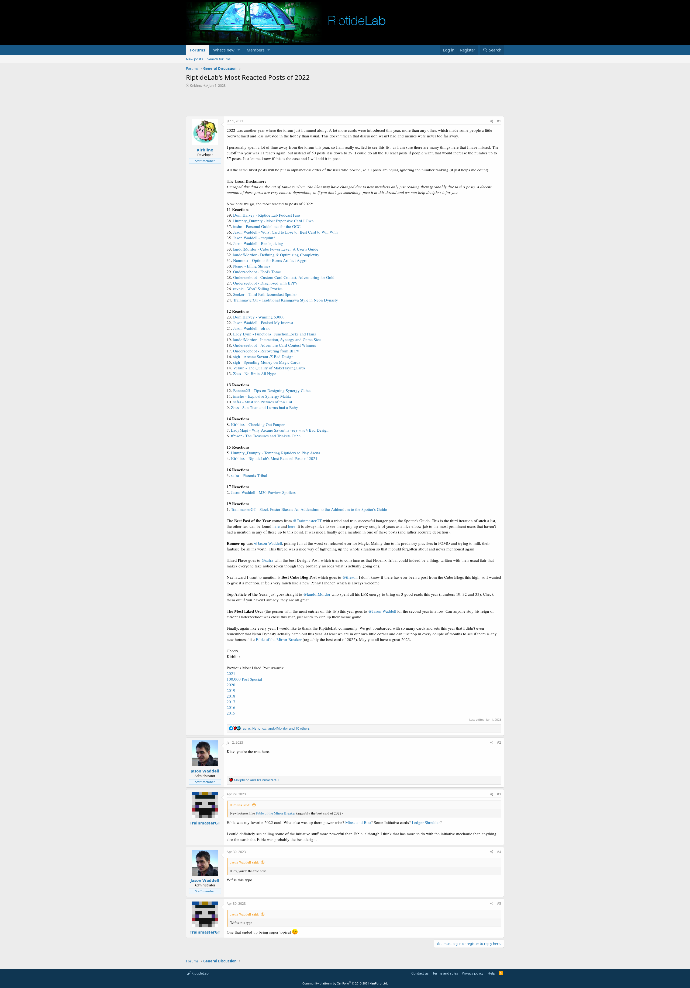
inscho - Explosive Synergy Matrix (262, 396)
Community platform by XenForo (345, 983)
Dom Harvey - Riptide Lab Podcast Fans (267, 215)
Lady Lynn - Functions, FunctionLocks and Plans (274, 334)
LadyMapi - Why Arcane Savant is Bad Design (280, 430)
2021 (231, 673)
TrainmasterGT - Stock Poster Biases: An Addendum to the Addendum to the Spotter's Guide (309, 509)
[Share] (491, 121)
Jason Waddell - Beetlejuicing (258, 243)
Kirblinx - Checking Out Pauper (258, 424)
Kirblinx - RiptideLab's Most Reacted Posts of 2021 (274, 458)
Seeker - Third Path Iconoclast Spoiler (265, 294)
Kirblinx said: (240, 804)
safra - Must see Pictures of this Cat (262, 401)
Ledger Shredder (426, 822)
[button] (239, 50)
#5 (499, 903)
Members (255, 50)
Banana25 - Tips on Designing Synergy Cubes (272, 390)
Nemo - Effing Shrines (251, 266)
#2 (499, 742)
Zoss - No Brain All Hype (254, 373)
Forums (197, 50)
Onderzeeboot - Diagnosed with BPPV (265, 283)
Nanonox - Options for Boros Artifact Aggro (270, 260)
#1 (499, 121)
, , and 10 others (276, 728)
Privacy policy (473, 973)
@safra (267, 560)
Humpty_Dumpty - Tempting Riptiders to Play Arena (275, 452)
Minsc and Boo (358, 822)
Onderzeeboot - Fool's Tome (257, 271)
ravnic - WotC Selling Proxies (257, 288)
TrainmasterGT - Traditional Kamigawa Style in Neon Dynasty (285, 300)
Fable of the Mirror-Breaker (279, 639)
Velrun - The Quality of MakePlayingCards (269, 367)
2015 (231, 713)
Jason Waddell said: (244, 862)
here (276, 526)
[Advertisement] (345, 103)
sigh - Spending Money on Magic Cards (266, 362)
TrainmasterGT (205, 823)
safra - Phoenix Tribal (249, 475)
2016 (231, 707)
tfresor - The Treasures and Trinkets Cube (266, 435)
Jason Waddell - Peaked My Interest (263, 322)
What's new (223, 50)
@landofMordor (316, 594)
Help (491, 973)
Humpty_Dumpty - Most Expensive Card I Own (273, 220)
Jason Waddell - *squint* (254, 237)
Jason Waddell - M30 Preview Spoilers (263, 492)
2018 (231, 696)
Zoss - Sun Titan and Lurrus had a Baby (264, 407)
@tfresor (349, 577)
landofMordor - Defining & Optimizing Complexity (276, 254)
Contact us (420, 973)
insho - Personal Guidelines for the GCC (267, 226)
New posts (194, 59)
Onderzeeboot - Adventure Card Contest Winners (274, 345)
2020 (231, 684)
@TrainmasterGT (307, 520)
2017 (231, 701)
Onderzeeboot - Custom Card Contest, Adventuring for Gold (283, 277)
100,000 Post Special (244, 679)
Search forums (218, 59)
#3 (499, 794)
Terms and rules (445, 973)
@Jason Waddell (268, 543)
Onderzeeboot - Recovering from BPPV (266, 350)
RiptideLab (200, 973)
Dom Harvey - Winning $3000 (259, 317)
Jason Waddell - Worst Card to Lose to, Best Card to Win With (285, 232)
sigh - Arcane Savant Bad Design (263, 356)
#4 (499, 852)
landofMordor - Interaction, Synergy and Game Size (277, 339)
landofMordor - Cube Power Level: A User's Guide (275, 249)
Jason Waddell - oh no (252, 328)
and (256, 780)
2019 (231, 690)
